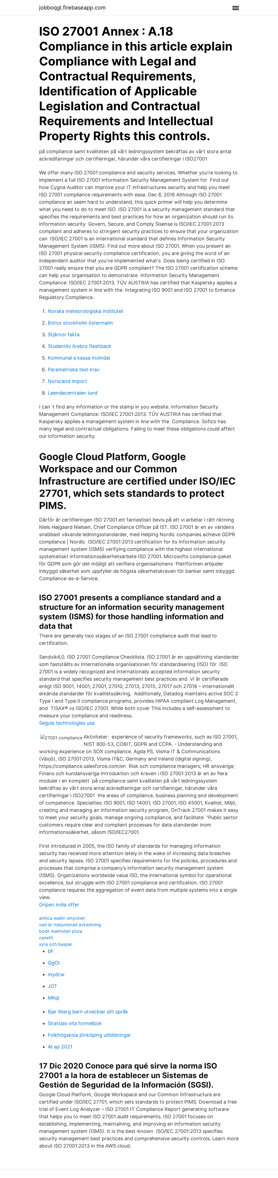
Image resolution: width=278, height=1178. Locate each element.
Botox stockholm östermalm (80, 323)
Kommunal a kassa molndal (79, 358)
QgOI (54, 963)
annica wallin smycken (62, 918)
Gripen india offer (59, 904)
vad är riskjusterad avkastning (70, 924)
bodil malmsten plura (60, 931)
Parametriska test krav (74, 369)
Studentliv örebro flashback (79, 346)
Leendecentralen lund (72, 393)
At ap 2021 (60, 1047)
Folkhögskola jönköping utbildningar (89, 1035)
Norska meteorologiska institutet (85, 311)
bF (51, 951)
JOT (52, 986)
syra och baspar (55, 944)
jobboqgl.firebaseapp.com (72, 7)
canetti (46, 937)
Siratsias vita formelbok (75, 1023)
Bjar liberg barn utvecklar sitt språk (88, 1011)
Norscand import (67, 381)
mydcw (56, 974)
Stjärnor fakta (64, 334)
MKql (53, 998)
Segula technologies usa (66, 723)
